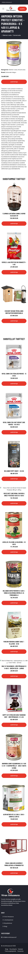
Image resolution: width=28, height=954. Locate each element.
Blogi (5, 926)
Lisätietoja (14, 82)
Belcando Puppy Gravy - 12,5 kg (14, 471)
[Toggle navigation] (3, 8)
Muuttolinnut (8, 923)
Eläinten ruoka (7, 35)
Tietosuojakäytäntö (10, 951)
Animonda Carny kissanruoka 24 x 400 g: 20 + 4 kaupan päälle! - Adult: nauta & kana (14, 766)
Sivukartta (20, 951)
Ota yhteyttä (13, 949)
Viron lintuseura (9, 916)
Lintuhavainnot (8, 920)
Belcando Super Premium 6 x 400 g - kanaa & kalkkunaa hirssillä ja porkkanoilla (14, 593)
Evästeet (20, 949)
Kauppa (22, 9)
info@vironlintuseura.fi (7, 2)
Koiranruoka (17, 35)
